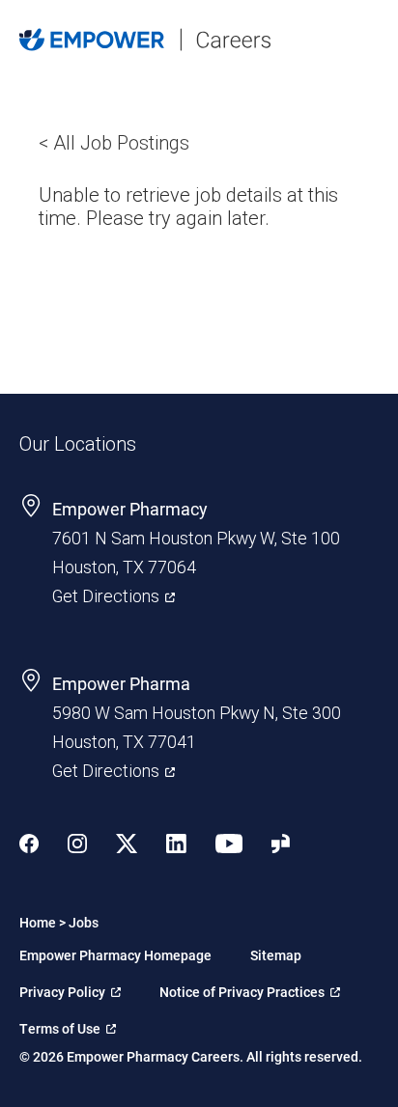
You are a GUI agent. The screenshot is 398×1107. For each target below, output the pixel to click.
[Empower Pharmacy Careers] (170, 41)
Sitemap (275, 955)
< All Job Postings (114, 142)
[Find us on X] (126, 846)
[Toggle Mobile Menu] (369, 39)
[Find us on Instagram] (77, 846)
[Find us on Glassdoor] (280, 846)
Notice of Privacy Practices (242, 988)
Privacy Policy (68, 988)
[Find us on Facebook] (29, 846)
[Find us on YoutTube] (229, 846)
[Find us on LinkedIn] (176, 846)
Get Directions (113, 594)
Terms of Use (67, 1025)
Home (37, 922)
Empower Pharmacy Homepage (115, 955)
